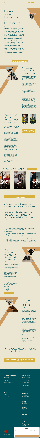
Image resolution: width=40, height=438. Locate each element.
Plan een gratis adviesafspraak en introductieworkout (19, 196)
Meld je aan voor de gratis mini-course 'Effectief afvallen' (19, 360)
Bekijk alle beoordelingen (31, 168)
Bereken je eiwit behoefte (25, 380)
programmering (6, 211)
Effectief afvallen (6, 396)
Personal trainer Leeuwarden (26, 383)
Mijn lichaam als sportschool (26, 377)
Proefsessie (6, 394)
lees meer (24, 123)
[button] (38, 428)
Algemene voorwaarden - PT (8, 435)
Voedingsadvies (6, 380)
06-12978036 (24, 341)
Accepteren (27, 435)
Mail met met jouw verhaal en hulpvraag (28, 131)
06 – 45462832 (24, 395)
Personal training (6, 377)
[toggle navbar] (35, 2)
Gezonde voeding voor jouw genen (9, 397)
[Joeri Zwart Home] (4, 2)
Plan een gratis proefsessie (19, 61)
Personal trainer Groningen (26, 382)
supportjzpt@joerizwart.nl (26, 396)
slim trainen (24, 425)
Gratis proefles (31, 2)
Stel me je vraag (9, 293)
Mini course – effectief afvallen (8, 382)
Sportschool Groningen (25, 385)
